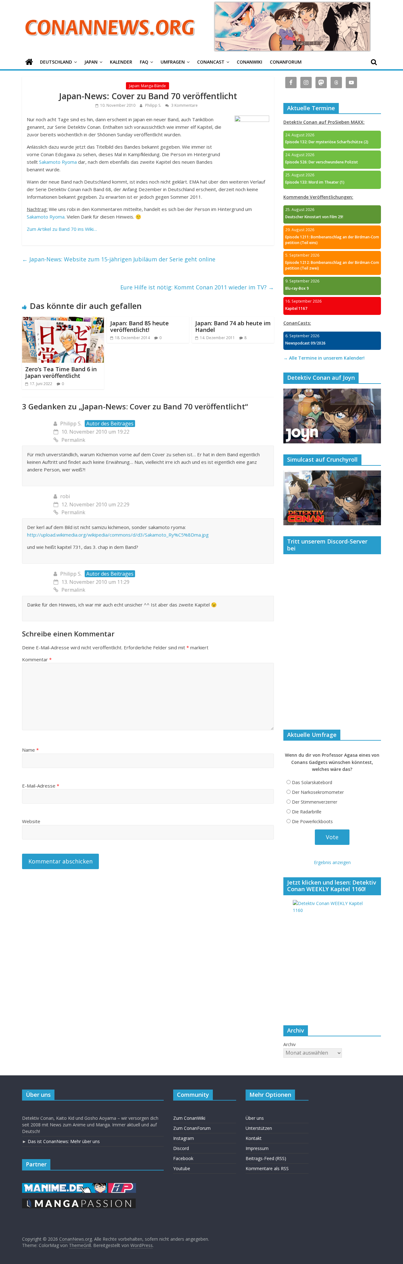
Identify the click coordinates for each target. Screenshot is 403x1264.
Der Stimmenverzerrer (314, 802)
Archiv (289, 1044)
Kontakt (254, 1138)
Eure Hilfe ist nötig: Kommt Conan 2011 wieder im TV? (197, 287)
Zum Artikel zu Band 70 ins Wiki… (62, 229)
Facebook (183, 1158)
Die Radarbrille (306, 812)
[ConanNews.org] (29, 62)
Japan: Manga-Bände (147, 85)
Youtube (181, 1168)
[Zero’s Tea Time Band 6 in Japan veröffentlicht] (63, 320)
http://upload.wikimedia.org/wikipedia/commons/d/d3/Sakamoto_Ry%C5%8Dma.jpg (118, 535)
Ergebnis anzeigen (332, 862)
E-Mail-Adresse (40, 786)
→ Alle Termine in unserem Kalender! (324, 358)
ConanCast (210, 62)
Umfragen (173, 62)
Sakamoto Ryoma (58, 162)
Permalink (73, 439)
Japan (91, 62)
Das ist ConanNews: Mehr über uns (64, 1141)
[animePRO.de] (122, 1186)
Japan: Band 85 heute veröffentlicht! (139, 326)
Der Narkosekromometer (318, 792)
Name (30, 750)
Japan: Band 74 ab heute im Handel (233, 326)
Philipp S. (153, 105)
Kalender (121, 62)
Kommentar (37, 659)
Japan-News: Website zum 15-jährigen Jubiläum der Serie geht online (118, 259)
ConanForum (286, 62)
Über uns (255, 1118)
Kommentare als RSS (267, 1168)
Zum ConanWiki (189, 1118)
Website (31, 821)
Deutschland (56, 62)
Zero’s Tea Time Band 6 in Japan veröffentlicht (61, 372)
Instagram (183, 1138)
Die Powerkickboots (312, 821)
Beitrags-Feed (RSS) (266, 1158)
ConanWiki (249, 62)
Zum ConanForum (192, 1128)
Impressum (257, 1148)
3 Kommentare (184, 105)
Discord (181, 1148)
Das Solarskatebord (312, 782)
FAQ (144, 62)
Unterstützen (259, 1128)
